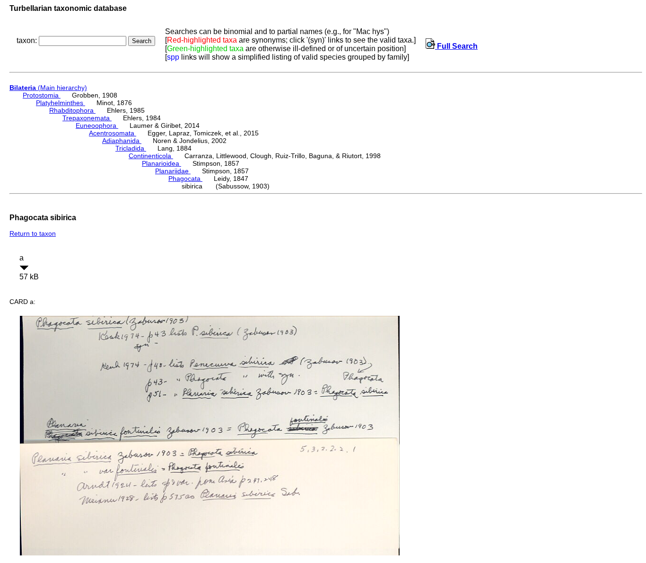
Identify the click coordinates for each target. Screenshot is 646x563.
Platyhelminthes (60, 103)
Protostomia (42, 95)
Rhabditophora (72, 110)
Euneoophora (97, 125)
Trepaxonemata (87, 118)
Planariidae (173, 171)
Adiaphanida (121, 140)
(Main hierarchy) (48, 87)
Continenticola (151, 156)
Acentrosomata (112, 133)
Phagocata (185, 178)
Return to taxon (32, 233)
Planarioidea (161, 163)
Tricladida (130, 148)
